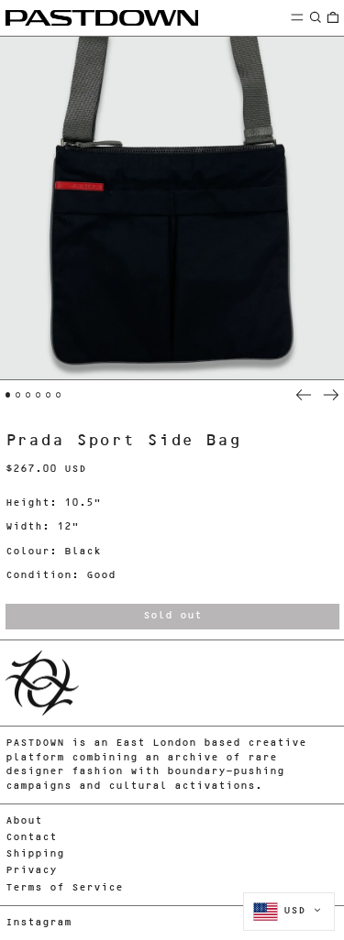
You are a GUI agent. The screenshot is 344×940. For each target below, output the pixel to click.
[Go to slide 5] (48, 395)
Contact (31, 838)
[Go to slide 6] (58, 395)
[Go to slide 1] (8, 395)
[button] (315, 16)
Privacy (31, 871)
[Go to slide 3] (28, 395)
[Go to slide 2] (18, 395)
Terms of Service (64, 888)
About (24, 821)
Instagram (39, 923)
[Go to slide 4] (38, 395)
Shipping (35, 854)
